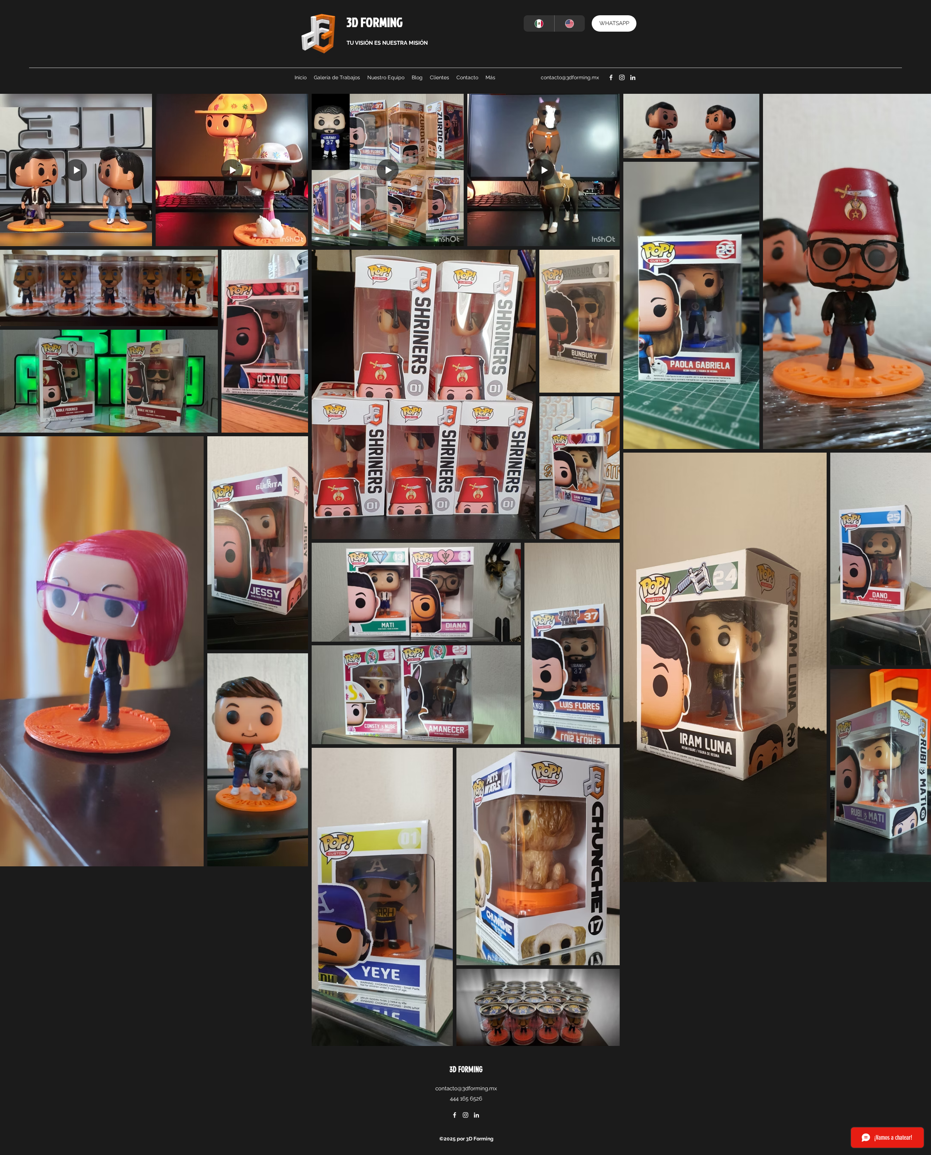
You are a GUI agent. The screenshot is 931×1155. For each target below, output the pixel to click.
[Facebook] (611, 77)
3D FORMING (375, 22)
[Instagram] (622, 77)
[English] (569, 23)
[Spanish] (539, 23)
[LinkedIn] (632, 77)
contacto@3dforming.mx (570, 77)
